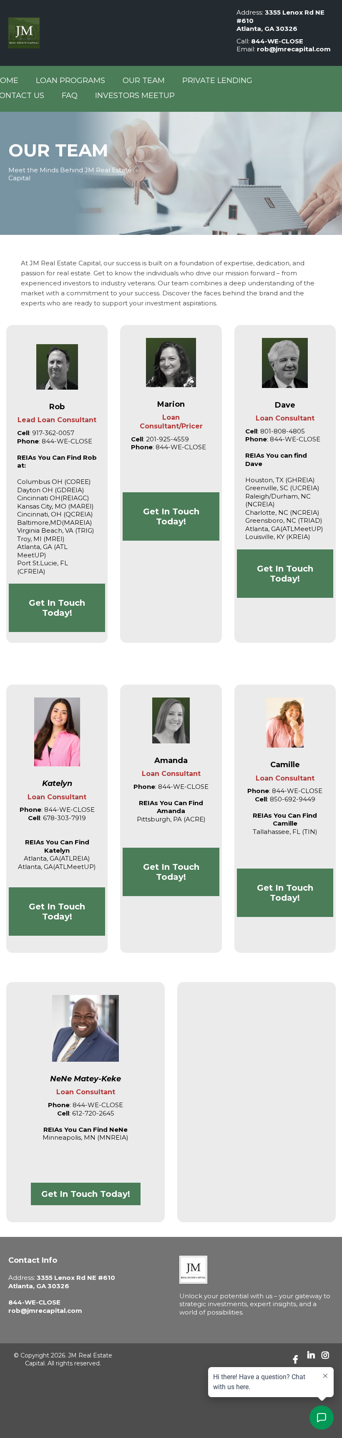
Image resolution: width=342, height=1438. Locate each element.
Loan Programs (70, 80)
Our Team (144, 80)
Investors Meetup (135, 95)
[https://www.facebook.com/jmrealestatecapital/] (297, 1359)
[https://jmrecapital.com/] (114, 33)
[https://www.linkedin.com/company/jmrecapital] (312, 1359)
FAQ (70, 95)
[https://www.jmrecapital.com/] (256, 1270)
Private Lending (217, 80)
